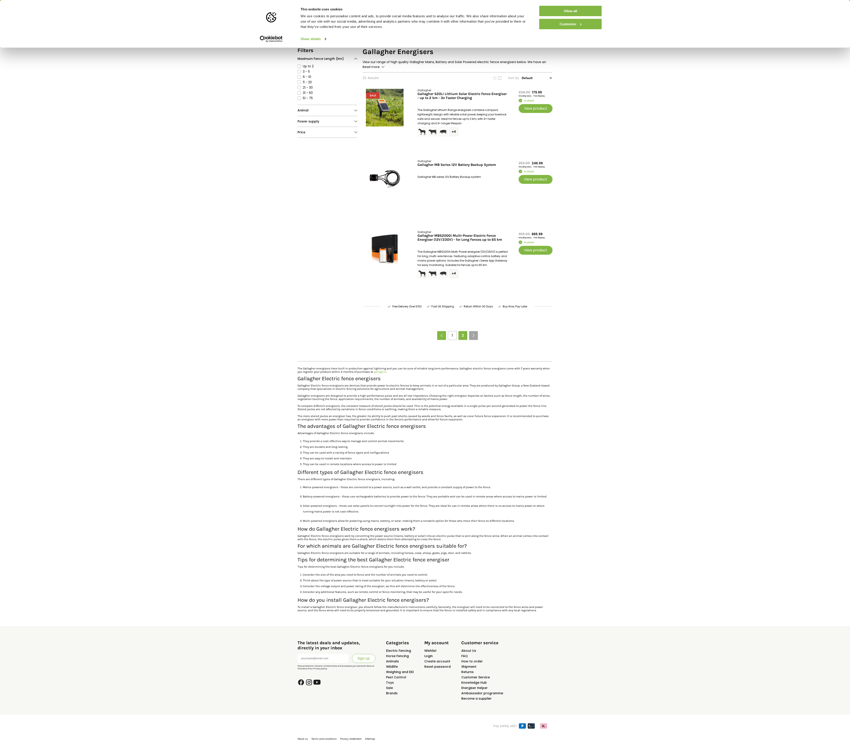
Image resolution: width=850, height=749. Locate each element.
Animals (392, 661)
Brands (392, 693)
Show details (311, 39)
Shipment (468, 666)
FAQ (464, 656)
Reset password (437, 666)
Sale (389, 688)
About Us (468, 650)
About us (303, 739)
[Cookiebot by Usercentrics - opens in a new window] (271, 39)
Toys (390, 682)
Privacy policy (320, 668)
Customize (568, 24)
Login (428, 656)
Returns (467, 672)
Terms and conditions (324, 739)
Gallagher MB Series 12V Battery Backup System (456, 165)
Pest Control (396, 677)
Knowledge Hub (474, 682)
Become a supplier (476, 698)
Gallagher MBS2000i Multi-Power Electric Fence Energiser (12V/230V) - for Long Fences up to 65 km (459, 238)
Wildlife (392, 666)
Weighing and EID (400, 672)
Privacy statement (350, 739)
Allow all (570, 11)
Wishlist (430, 650)
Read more (371, 67)
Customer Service (475, 677)
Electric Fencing (398, 650)
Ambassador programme (482, 693)
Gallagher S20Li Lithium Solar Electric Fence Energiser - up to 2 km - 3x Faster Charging (462, 96)
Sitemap (370, 739)
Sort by (513, 78)
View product (535, 108)
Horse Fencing (397, 656)
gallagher (380, 371)
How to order (472, 661)
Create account (437, 661)
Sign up (363, 658)
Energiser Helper (474, 688)
